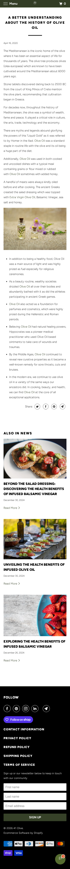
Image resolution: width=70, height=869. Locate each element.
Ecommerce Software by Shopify (23, 833)
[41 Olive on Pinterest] (17, 708)
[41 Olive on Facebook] (8, 708)
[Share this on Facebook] (45, 406)
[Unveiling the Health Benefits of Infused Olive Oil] (35, 539)
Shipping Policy (18, 756)
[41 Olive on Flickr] (41, 708)
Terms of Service (19, 765)
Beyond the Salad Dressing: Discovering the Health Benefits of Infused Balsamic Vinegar (34, 489)
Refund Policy (17, 747)
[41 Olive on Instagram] (26, 708)
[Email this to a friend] (62, 406)
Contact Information (24, 729)
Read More (11, 508)
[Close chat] (62, 194)
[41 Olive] (35, 3)
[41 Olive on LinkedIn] (35, 708)
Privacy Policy (17, 738)
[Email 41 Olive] (47, 708)
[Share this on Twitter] (37, 406)
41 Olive (18, 828)
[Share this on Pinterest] (53, 406)
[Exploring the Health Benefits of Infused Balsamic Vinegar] (35, 615)
